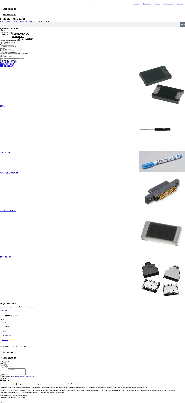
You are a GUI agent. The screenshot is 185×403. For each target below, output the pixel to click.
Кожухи (2, 48)
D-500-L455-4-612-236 (8, 62)
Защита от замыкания (7, 50)
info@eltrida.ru (9, 15)
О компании (147, 4)
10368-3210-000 (6, 257)
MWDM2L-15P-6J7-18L (9, 173)
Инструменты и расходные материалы (12, 58)
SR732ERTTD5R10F (8, 211)
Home (2, 21)
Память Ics (32, 21)
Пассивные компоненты (7, 42)
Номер (2, 367)
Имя (1, 363)
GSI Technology (25, 39)
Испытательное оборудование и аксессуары (14, 53)
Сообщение (4, 374)
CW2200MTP (5, 152)
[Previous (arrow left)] (1, 402)
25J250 (2, 106)
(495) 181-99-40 (9, 9)
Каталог (157, 4)
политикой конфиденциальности (23, 376)
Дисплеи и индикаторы (7, 45)
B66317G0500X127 (7, 64)
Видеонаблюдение (5, 56)
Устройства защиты (6, 49)
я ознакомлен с (18, 376)
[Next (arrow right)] (2, 402)
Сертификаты (168, 4)
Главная (136, 4)
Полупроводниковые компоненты (16, 21)
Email (2, 365)
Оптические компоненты (8, 46)
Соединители (4, 43)
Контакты (180, 4)
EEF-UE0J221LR (6, 66)
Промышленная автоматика (9, 52)
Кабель (2, 55)
